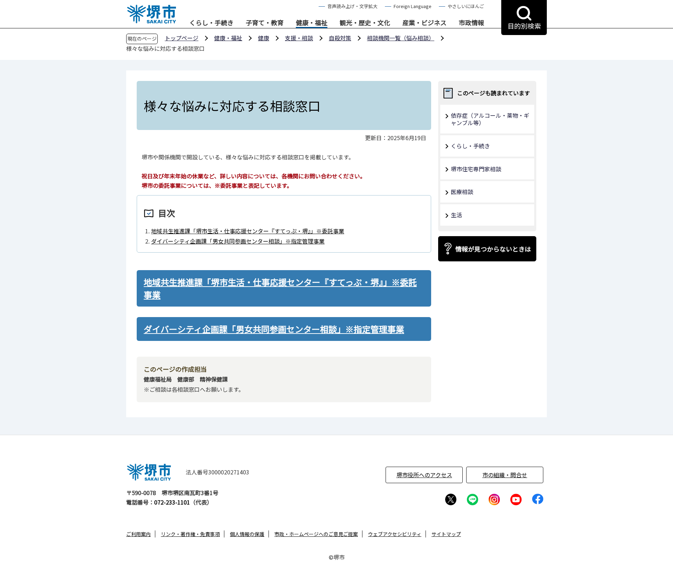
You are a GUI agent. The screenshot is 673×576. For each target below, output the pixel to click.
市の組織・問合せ (504, 475)
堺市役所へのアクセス (424, 475)
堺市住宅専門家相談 (476, 169)
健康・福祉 (311, 23)
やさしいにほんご (466, 6)
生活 (456, 215)
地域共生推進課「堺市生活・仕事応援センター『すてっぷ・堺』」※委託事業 (247, 231)
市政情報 (471, 23)
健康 (263, 38)
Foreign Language (412, 6)
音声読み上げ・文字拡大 (352, 6)
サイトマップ (446, 533)
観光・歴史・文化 (365, 23)
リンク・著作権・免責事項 (190, 533)
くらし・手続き (211, 23)
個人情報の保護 (247, 533)
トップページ (181, 38)
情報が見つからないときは (493, 248)
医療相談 (462, 191)
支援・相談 (299, 38)
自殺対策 (340, 38)
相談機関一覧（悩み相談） (400, 38)
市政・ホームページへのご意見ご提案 (316, 533)
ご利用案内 (138, 533)
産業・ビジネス (424, 23)
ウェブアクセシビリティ (394, 533)
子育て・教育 (265, 23)
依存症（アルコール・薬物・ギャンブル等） (490, 119)
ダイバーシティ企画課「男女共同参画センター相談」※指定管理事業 (238, 241)
